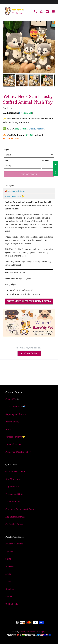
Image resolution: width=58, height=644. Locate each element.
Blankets (9, 566)
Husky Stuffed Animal (42, 224)
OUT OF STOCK (29, 174)
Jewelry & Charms (14, 543)
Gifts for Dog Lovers (15, 471)
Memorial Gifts (12, 501)
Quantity (45, 160)
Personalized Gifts (14, 494)
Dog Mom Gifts (12, 479)
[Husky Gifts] (29, 303)
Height (6, 149)
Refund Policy (12, 421)
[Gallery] (29, 54)
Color (6, 160)
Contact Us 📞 (12, 399)
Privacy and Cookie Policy (18, 452)
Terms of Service (13, 444)
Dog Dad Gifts (12, 486)
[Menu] (53, 11)
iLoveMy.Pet (24, 632)
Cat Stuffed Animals (15, 524)
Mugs (8, 574)
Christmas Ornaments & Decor (20, 509)
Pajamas (9, 551)
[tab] (29, 185)
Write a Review (32, 354)
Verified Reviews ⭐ (15, 436)
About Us (9, 429)
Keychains (10, 589)
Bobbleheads (11, 604)
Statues (8, 596)
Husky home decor (18, 256)
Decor (8, 581)
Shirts (8, 558)
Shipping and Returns (15, 414)
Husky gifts (40, 261)
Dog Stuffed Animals (15, 516)
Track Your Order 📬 (15, 406)
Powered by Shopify (37, 632)
